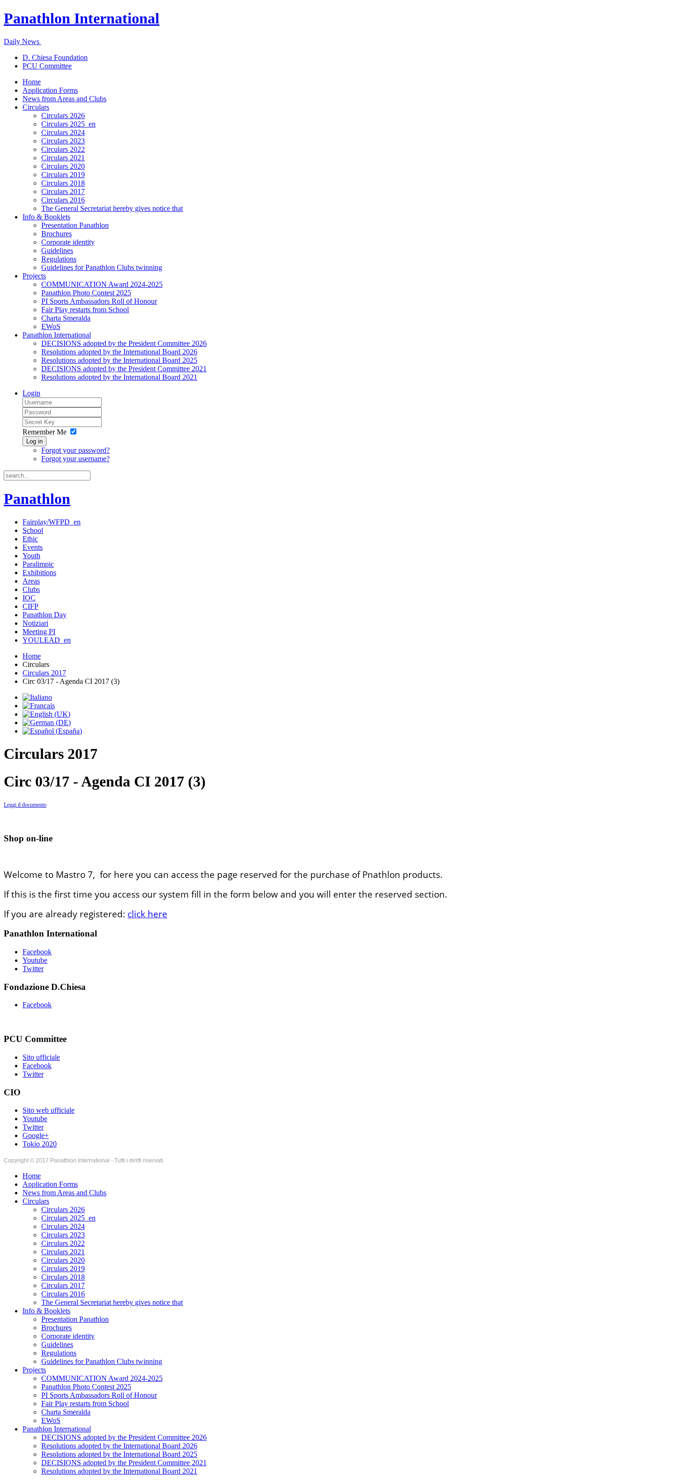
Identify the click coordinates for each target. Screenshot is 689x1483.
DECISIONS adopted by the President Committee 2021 (124, 369)
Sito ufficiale (41, 1057)
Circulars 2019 (63, 175)
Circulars (35, 107)
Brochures (56, 234)
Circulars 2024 (63, 132)
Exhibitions (39, 573)
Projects (34, 276)
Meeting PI (38, 632)
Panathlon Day (44, 615)
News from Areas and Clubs (64, 99)
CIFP (30, 606)
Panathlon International (56, 335)
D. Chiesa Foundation (55, 57)
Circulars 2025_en (68, 124)
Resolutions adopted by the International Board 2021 (119, 377)
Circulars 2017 (63, 191)
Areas (31, 581)
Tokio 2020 (39, 1144)
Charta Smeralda (65, 318)
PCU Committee (47, 66)
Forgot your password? (75, 450)
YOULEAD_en (46, 640)
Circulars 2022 (63, 149)
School (32, 530)
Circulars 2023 (63, 141)
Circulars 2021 (63, 158)
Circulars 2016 (63, 200)
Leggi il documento (25, 804)
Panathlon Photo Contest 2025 (86, 293)
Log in (34, 441)
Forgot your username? (75, 459)
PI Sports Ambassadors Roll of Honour (99, 301)
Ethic (30, 539)
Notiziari (35, 623)
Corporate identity (68, 242)
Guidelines (57, 251)
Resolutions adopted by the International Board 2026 (119, 352)
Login (31, 393)
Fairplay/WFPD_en (51, 522)
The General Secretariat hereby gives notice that (112, 208)
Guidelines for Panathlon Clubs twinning (101, 267)
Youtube (34, 960)
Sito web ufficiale (48, 1110)
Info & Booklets (46, 217)
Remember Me (44, 432)
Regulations (58, 259)
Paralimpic (38, 564)
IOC (29, 598)
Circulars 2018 (63, 183)
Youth (31, 556)
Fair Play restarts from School (85, 310)
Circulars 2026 (63, 116)
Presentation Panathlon (75, 225)
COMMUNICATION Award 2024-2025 (102, 284)
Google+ (35, 1135)
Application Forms (50, 90)
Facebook (37, 952)
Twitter (33, 969)
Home (31, 82)
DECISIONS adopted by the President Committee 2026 (124, 343)
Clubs (31, 589)
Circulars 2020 (63, 166)
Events (32, 547)
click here (147, 914)
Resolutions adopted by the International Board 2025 (119, 360)
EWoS (50, 326)
